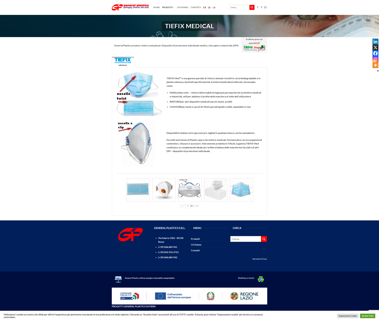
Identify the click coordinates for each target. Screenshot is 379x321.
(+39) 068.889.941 (167, 247)
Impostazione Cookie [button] (348, 316)
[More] (375, 65)
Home (156, 7)
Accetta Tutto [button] (368, 316)
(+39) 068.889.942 (167, 257)
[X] (375, 47)
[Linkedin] (375, 41)
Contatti (196, 7)
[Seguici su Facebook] (257, 7)
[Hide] (378, 71)
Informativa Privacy (259, 259)
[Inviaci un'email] (265, 7)
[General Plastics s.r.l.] (130, 7)
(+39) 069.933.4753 (168, 252)
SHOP (257, 43)
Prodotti (167, 7)
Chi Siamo (182, 7)
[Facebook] (375, 53)
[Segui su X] (261, 7)
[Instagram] (375, 59)
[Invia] (251, 7)
